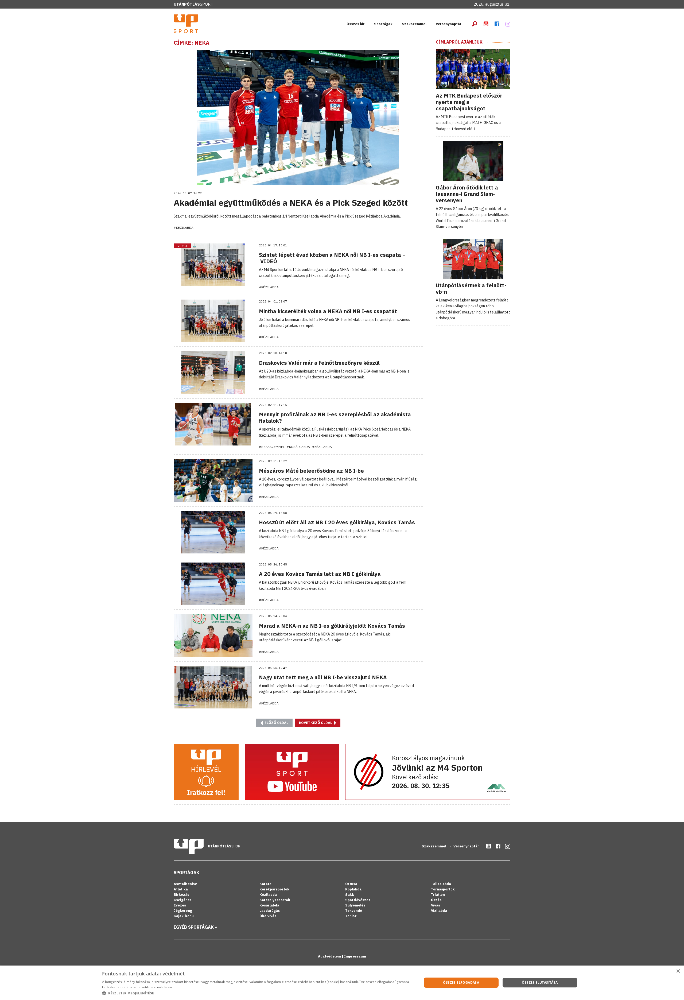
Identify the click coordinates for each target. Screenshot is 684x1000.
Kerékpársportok (274, 889)
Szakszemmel (414, 24)
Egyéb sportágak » (195, 927)
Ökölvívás (267, 916)
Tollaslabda (441, 884)
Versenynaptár (448, 24)
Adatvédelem (330, 956)
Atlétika (181, 889)
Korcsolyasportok (274, 900)
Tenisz (351, 916)
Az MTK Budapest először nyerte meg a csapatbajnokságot (469, 102)
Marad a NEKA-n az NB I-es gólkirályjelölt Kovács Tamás (332, 625)
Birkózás (181, 894)
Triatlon (438, 894)
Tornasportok (443, 889)
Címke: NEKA (191, 43)
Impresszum (355, 956)
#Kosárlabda (298, 447)
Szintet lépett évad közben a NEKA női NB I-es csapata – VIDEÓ (332, 258)
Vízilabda (439, 910)
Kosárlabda (269, 905)
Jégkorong (183, 910)
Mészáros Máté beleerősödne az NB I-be (311, 470)
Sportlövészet (357, 900)
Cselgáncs (182, 900)
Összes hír (356, 24)
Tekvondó (353, 910)
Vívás (435, 905)
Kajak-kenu (184, 916)
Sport (193, 4)
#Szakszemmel (272, 447)
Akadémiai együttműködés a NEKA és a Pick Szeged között (291, 202)
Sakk (349, 894)
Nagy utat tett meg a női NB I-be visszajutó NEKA (323, 677)
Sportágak (186, 872)
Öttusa (351, 884)
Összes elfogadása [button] (461, 982)
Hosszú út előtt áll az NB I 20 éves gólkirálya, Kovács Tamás (337, 522)
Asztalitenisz (185, 884)
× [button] (678, 971)
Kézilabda (268, 894)
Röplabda (353, 889)
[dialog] (342, 983)
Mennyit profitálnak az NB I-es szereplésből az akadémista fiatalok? (335, 417)
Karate (265, 884)
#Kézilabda (183, 228)
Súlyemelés (355, 905)
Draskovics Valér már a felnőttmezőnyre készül (319, 362)
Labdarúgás (269, 910)
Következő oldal (316, 722)
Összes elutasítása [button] (540, 982)
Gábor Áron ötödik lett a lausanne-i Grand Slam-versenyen (467, 194)
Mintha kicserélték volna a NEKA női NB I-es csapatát (328, 311)
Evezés (180, 905)
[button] (257, 993)
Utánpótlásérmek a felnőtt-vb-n (471, 288)
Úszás (436, 900)
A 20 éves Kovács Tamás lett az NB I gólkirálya (320, 573)
